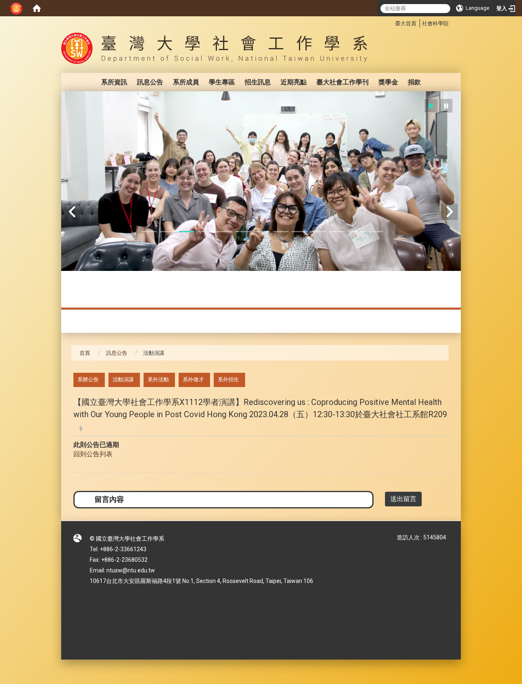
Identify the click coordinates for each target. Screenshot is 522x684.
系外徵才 (193, 379)
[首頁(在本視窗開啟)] (37, 8)
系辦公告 (88, 379)
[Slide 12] (356, 231)
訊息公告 (150, 82)
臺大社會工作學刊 (342, 82)
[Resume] (431, 106)
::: (391, 22)
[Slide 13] (375, 231)
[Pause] (446, 106)
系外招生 (228, 379)
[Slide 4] (205, 231)
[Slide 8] (281, 231)
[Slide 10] (318, 231)
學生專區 (222, 82)
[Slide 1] (149, 231)
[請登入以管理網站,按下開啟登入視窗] (16, 8)
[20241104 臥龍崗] (261, 181)
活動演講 (123, 379)
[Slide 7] (262, 231)
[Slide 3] (187, 231)
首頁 (85, 353)
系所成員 (186, 82)
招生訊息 (258, 82)
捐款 (414, 82)
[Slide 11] (337, 231)
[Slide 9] (299, 231)
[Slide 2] (167, 231)
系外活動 (158, 379)
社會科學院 (435, 23)
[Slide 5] (224, 231)
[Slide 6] (243, 231)
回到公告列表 (93, 454)
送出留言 (403, 499)
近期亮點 (294, 82)
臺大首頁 (405, 23)
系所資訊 (114, 82)
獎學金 (388, 82)
